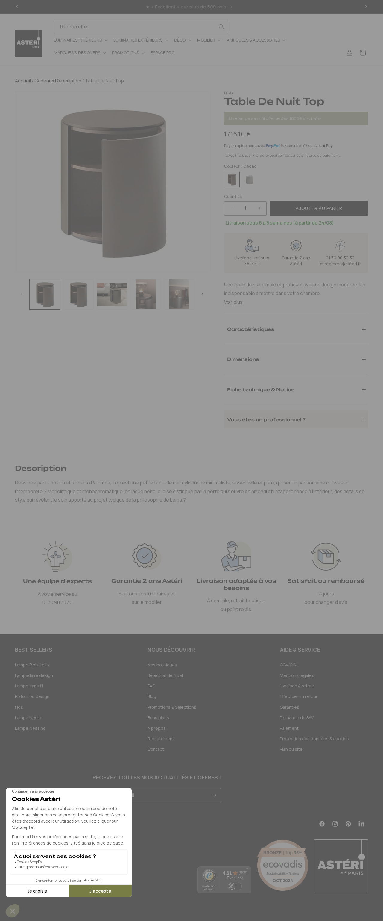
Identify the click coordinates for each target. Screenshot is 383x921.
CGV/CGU (289, 665)
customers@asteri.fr (340, 264)
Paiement (289, 728)
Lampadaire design (34, 675)
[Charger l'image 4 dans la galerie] (145, 294)
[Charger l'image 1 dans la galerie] (45, 294)
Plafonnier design (32, 696)
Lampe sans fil (29, 686)
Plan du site (291, 749)
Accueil (23, 80)
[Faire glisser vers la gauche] (21, 294)
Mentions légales (297, 675)
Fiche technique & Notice (260, 389)
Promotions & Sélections (172, 707)
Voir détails (252, 263)
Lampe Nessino (30, 728)
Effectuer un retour (298, 696)
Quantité (233, 196)
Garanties (289, 707)
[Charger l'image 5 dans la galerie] (179, 294)
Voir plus (233, 302)
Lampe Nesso (28, 717)
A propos (157, 728)
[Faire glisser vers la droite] (202, 294)
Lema (228, 93)
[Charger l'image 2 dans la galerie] (78, 294)
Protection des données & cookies (314, 738)
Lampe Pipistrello (32, 665)
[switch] (235, 886)
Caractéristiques (250, 329)
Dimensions (243, 359)
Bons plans (158, 717)
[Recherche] (221, 26)
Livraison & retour (297, 686)
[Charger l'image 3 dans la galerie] (112, 294)
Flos (19, 707)
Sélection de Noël (165, 675)
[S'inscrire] (214, 795)
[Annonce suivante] (366, 7)
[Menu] (247, 870)
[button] (80, 40)
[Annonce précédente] (17, 7)
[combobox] (141, 27)
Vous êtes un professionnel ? (266, 419)
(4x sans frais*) (294, 145)
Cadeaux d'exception (57, 80)
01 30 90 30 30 (340, 258)
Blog (152, 696)
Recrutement (161, 738)
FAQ (151, 686)
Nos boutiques (162, 665)
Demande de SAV (297, 717)
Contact (156, 749)
